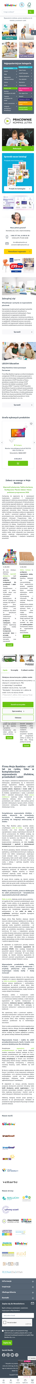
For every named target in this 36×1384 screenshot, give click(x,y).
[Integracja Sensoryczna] (26, 1198)
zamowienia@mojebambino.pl (20, 245)
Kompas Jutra (7, 88)
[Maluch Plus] (10, 1198)
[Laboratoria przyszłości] (7, 1232)
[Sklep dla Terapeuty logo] (10, 1169)
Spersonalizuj (17, 711)
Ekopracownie (22, 85)
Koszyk (32, 1382)
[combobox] (18, 12)
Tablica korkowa (25, 570)
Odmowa (18, 718)
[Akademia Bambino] (7, 1244)
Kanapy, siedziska (8, 68)
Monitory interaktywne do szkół (9, 92)
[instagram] (16, 1355)
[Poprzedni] (4, 203)
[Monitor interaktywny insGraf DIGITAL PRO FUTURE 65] (18, 433)
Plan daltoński (22, 79)
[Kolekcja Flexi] (21, 1254)
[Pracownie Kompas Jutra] (10, 1221)
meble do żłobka (17, 828)
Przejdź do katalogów (17, 189)
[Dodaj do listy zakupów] (31, 423)
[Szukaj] (31, 12)
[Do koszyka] (18, 463)
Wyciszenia (22, 82)
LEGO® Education (23, 73)
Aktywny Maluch (23, 67)
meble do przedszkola (10, 981)
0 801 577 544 (15, 236)
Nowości (21, 96)
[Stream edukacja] (26, 1221)
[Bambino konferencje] (21, 1244)
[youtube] (12, 1355)
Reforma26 (17, 148)
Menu (3, 1382)
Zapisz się (7, 1343)
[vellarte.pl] (10, 1181)
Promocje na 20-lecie (24, 99)
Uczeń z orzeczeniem (9, 103)
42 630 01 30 (25, 236)
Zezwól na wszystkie (18, 704)
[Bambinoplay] (20, 1232)
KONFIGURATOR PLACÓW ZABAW (23, 108)
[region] (18, 202)
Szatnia (6, 82)
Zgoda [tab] (5, 670)
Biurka (5, 85)
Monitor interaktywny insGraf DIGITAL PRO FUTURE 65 (18, 449)
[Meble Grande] (11, 1264)
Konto (11, 1382)
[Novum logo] (10, 1158)
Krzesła (6, 71)
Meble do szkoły (7, 899)
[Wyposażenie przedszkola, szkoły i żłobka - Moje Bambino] (10, 5)
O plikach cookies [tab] (27, 670)
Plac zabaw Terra (23, 93)
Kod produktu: (14, 453)
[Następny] (32, 203)
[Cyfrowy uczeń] (10, 1209)
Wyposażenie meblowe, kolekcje (9, 78)
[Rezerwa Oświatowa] (12, 1272)
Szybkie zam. (25, 1382)
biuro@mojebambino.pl (20, 242)
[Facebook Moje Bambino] (4, 1355)
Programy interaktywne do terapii (8, 98)
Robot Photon (22, 70)
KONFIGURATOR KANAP (23, 103)
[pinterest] (8, 1355)
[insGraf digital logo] (10, 1146)
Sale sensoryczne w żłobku (24, 89)
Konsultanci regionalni (17, 251)
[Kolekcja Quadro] (8, 1254)
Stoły (5, 74)
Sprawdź (17, 332)
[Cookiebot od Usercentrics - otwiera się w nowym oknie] (25, 664)
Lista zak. (18, 1382)
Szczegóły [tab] (14, 670)
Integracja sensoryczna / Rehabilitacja (7, 108)
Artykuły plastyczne (24, 76)
